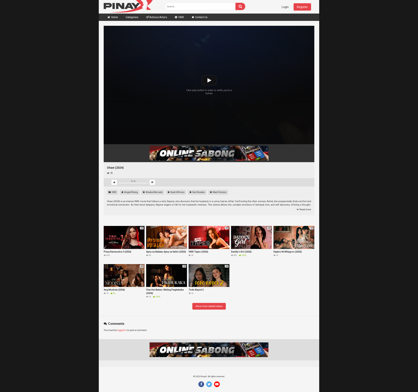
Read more (305, 209)
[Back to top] (407, 382)
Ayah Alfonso (177, 192)
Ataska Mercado (154, 192)
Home (114, 17)
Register (302, 7)
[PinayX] (128, 7)
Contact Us (201, 17)
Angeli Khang (131, 192)
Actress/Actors (158, 17)
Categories (132, 17)
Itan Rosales (198, 192)
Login (285, 7)
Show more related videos (209, 306)
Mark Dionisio (219, 192)
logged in (122, 330)
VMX (181, 17)
